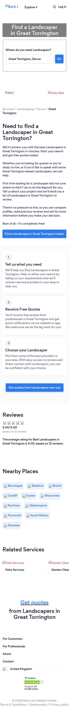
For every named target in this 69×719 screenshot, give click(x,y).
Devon (41, 109)
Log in (62, 7)
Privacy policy (59, 705)
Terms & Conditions (13, 705)
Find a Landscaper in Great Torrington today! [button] (34, 234)
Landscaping (25, 109)
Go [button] (59, 59)
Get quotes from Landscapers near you (35, 388)
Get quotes (34, 602)
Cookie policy (38, 705)
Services (8, 109)
